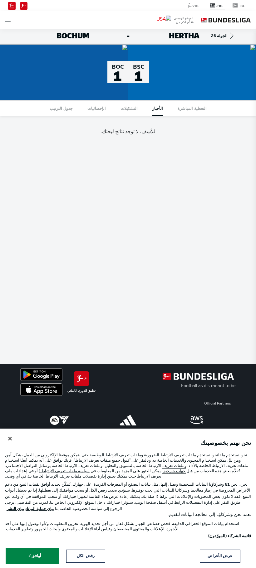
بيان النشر (15, 509)
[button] (8, 20)
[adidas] (128, 420)
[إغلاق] (10, 438)
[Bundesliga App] (23, 5)
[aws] (196, 420)
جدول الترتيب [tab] (61, 108)
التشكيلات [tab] (129, 108)
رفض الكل (85, 556)
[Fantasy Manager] (12, 5)
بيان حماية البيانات (40, 509)
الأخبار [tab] (157, 108)
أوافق (36, 556)
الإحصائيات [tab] (96, 108)
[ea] (59, 420)
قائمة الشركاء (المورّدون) (229, 536)
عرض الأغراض (220, 556)
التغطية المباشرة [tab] (192, 108)
